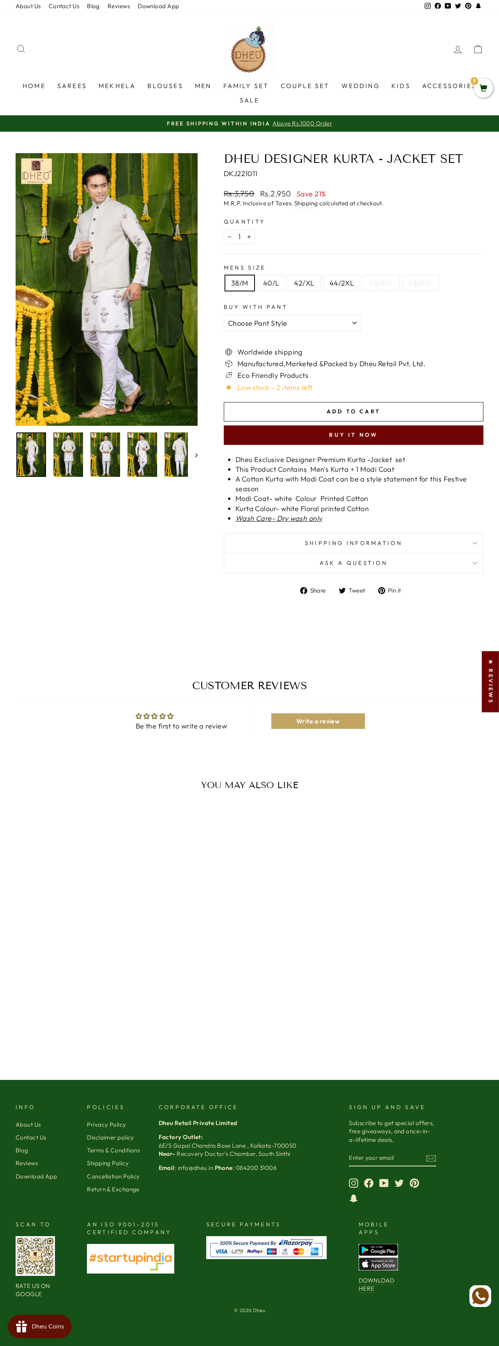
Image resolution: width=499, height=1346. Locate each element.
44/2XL (341, 283)
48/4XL (420, 283)
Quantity (244, 221)
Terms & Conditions (113, 1150)
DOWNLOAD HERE (377, 1284)
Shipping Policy (108, 1163)
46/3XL (381, 283)
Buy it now (353, 434)
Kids (401, 86)
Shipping (306, 203)
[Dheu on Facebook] (368, 1182)
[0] (483, 88)
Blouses (165, 86)
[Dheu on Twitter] (399, 1182)
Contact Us (64, 6)
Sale (250, 100)
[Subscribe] (431, 1158)
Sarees (72, 86)
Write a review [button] (318, 721)
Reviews (119, 6)
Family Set (246, 86)
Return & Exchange (113, 1189)
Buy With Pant (256, 306)
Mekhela (117, 86)
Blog (93, 6)
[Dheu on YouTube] (384, 1182)
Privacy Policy (106, 1124)
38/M (239, 283)
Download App (158, 6)
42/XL (304, 283)
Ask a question (354, 562)
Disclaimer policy (110, 1137)
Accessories (449, 86)
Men (203, 86)
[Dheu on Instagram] (353, 1182)
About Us (28, 6)
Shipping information (353, 543)
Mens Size (245, 267)
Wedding (361, 86)
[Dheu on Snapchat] (353, 1198)
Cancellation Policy (113, 1176)
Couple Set (305, 86)
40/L (271, 283)
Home (34, 86)
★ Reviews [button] (490, 681)
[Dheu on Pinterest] (414, 1182)
